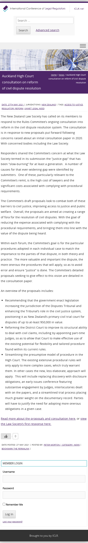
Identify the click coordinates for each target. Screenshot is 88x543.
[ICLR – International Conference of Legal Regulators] (44, 8)
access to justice (73, 104)
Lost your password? (13, 521)
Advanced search (47, 30)
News (61, 75)
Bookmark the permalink (15, 448)
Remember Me (14, 504)
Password (8, 488)
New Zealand (49, 104)
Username (9, 471)
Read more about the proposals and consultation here (38, 418)
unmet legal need (34, 108)
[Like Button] (6, 436)
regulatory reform (12, 108)
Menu (44, 46)
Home (54, 75)
